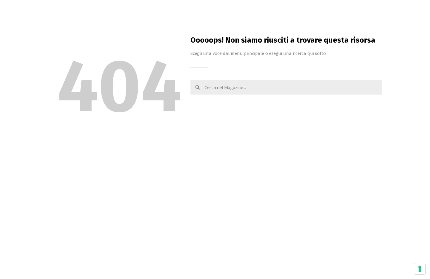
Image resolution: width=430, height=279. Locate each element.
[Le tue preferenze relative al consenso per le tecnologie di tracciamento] (419, 268)
